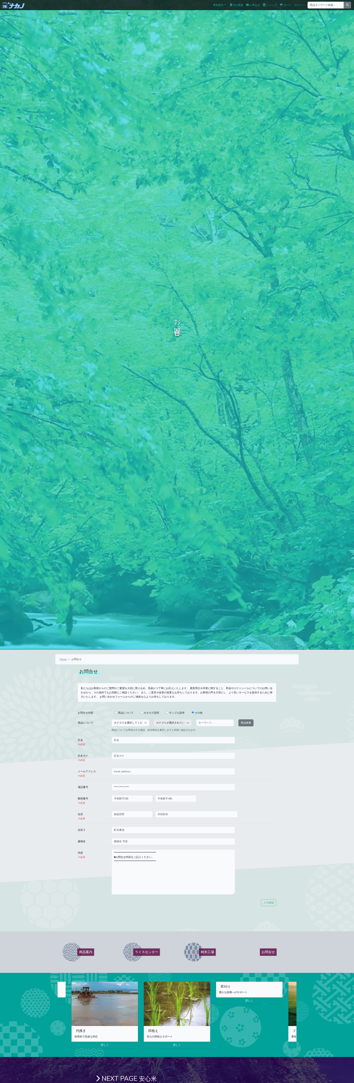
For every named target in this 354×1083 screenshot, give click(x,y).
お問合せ (254, 5)
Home (63, 659)
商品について (125, 713)
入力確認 (268, 902)
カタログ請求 (151, 713)
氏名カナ (83, 758)
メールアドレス (87, 773)
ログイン (299, 5)
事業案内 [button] (218, 5)
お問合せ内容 (85, 713)
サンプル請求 (177, 713)
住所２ (82, 830)
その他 (198, 713)
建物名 (82, 841)
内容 (81, 855)
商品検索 (246, 723)
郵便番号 (83, 800)
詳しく (105, 1045)
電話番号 (83, 787)
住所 (81, 816)
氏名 (81, 742)
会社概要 (237, 5)
